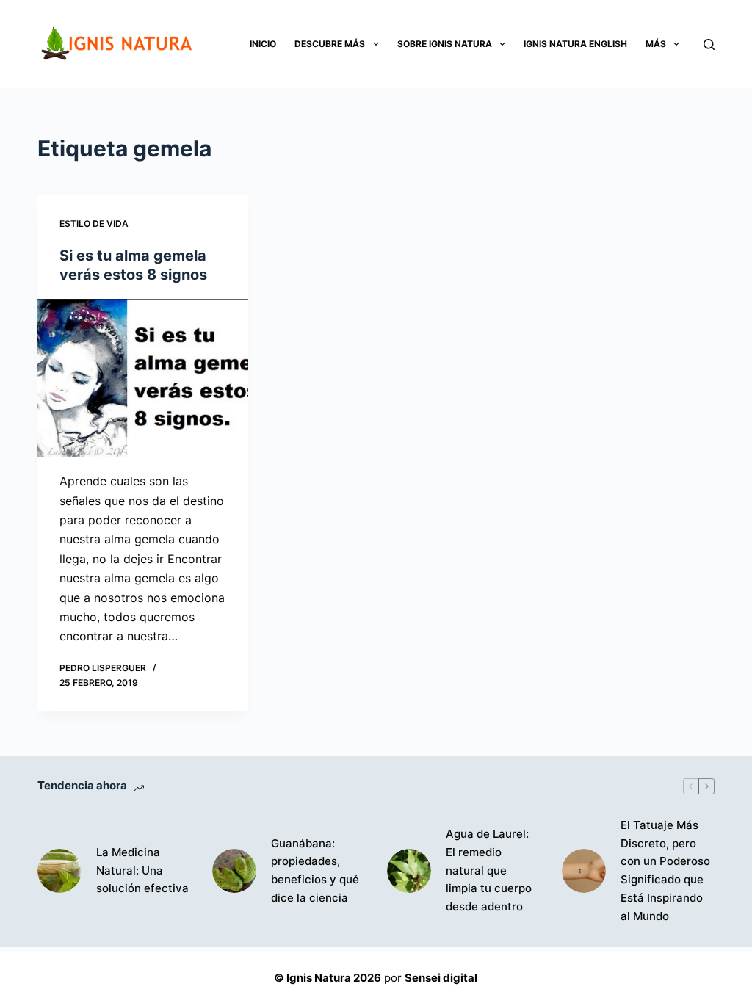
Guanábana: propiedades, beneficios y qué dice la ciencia (315, 870)
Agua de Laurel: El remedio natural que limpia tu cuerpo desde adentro (489, 870)
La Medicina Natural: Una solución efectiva (142, 870)
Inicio (263, 43)
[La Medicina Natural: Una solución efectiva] (59, 871)
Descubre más (329, 43)
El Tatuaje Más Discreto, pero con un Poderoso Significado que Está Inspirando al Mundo (665, 870)
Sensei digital (441, 978)
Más (656, 43)
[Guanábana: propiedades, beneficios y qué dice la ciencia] (234, 871)
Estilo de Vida (94, 223)
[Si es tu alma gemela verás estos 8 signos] (142, 378)
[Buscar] (709, 44)
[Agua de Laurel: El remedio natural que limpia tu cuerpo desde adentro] (409, 871)
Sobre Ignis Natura (444, 43)
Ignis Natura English (575, 43)
